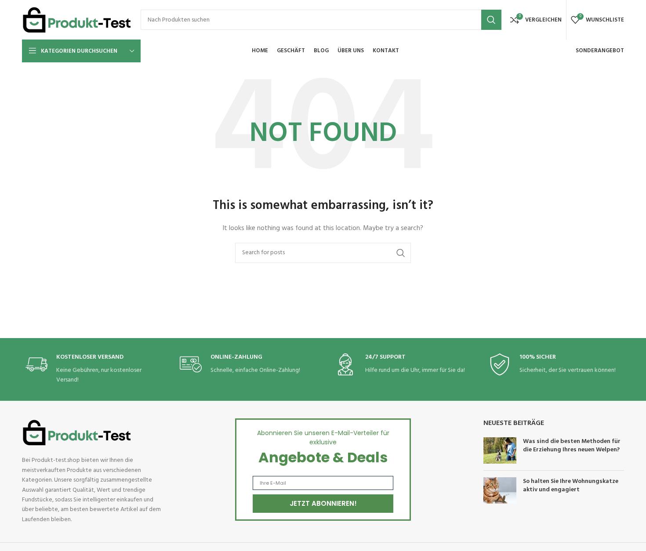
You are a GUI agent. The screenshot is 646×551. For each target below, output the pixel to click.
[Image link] (77, 433)
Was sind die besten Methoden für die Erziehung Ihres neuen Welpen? (572, 445)
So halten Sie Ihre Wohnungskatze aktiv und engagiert (570, 485)
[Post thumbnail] (499, 450)
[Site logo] (77, 20)
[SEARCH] (491, 20)
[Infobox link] (91, 369)
